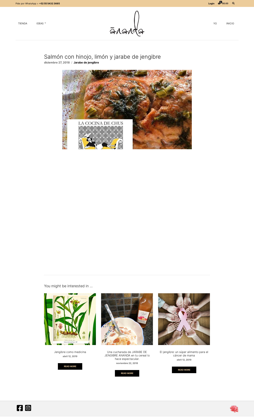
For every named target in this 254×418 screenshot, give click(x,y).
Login (211, 3)
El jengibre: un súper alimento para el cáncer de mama (184, 353)
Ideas (40, 23)
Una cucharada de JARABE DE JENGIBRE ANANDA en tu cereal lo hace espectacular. (127, 355)
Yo (215, 23)
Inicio (230, 23)
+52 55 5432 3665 (49, 3)
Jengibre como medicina (70, 352)
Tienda (22, 23)
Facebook (19, 408)
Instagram (28, 408)
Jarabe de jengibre (86, 62)
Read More (70, 366)
